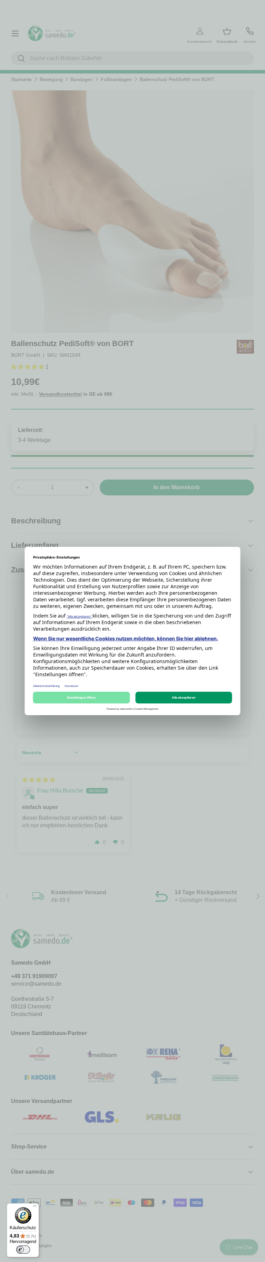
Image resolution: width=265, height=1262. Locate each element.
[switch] (23, 1249)
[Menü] (35, 1207)
